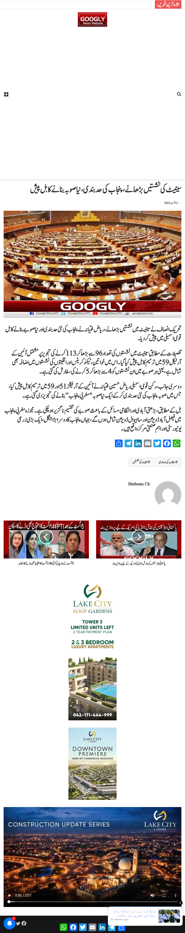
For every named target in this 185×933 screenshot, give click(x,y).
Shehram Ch (139, 484)
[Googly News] (92, 19)
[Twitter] (18, 923)
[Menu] (6, 96)
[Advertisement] (92, 101)
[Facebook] (24, 923)
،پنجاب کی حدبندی (167, 462)
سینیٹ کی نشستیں (140, 462)
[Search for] (179, 96)
